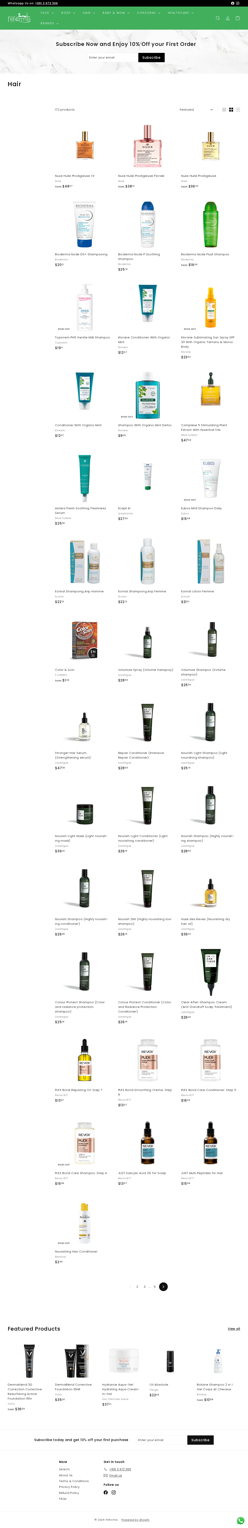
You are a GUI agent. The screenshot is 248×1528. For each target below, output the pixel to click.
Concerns (147, 13)
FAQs (63, 1499)
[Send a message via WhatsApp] (240, 1520)
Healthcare (179, 13)
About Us (66, 1475)
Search (64, 1469)
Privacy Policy (69, 1487)
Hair (87, 13)
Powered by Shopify (135, 1520)
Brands (48, 23)
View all (234, 1329)
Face (46, 13)
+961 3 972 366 (46, 3)
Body (66, 13)
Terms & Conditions (74, 1481)
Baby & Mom (115, 13)
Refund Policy (69, 1493)
